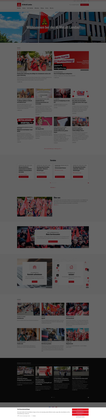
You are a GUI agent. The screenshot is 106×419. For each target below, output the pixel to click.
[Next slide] (88, 182)
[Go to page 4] (54, 182)
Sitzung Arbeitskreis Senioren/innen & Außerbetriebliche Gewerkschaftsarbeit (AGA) (25, 169)
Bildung (42, 8)
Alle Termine (52, 187)
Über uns (55, 204)
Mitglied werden (84, 4)
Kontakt (34, 281)
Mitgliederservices (52, 241)
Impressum (83, 417)
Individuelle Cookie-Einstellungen (80, 416)
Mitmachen (37, 8)
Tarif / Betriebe (30, 8)
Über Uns (51, 8)
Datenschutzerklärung (78, 417)
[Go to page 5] (55, 182)
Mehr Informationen (23, 176)
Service (46, 8)
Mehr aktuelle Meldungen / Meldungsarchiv (52, 148)
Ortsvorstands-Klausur (60, 168)
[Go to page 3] (53, 182)
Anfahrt (71, 281)
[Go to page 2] (51, 182)
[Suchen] (70, 4)
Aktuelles (19, 8)
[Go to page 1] (50, 182)
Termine (24, 8)
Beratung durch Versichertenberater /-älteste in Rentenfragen (43, 168)
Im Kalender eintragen (23, 174)
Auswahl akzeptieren (80, 412)
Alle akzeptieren (80, 409)
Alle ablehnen (79, 414)
